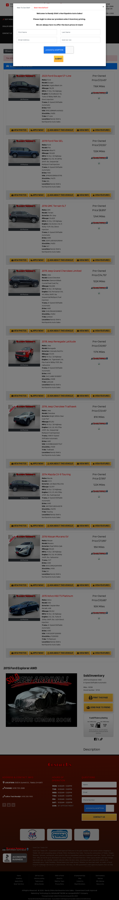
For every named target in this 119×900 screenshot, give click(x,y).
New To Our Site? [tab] (23, 8)
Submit (58, 59)
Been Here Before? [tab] (41, 8)
